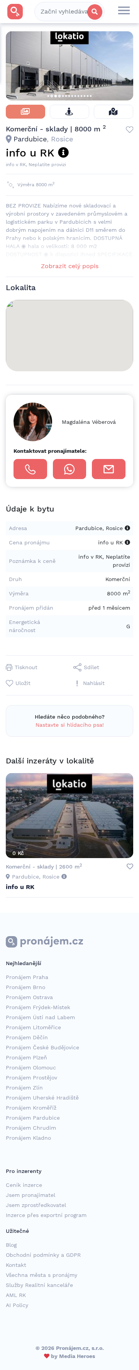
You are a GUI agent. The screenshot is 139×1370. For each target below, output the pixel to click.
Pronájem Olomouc (31, 1067)
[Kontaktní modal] (108, 469)
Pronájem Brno (25, 987)
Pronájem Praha (27, 977)
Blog (11, 1245)
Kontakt (16, 1265)
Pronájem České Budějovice (42, 1047)
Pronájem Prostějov (31, 1077)
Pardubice (30, 139)
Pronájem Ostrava (29, 997)
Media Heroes (77, 1356)
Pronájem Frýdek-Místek (38, 1007)
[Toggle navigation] (124, 11)
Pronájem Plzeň (26, 1057)
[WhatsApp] (69, 469)
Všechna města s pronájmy (41, 1275)
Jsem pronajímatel (30, 1195)
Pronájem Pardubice (33, 1118)
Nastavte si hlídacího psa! (70, 725)
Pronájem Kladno (28, 1138)
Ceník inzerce (24, 1185)
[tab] (25, 112)
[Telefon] (30, 469)
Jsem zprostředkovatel (36, 1205)
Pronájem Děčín (27, 1037)
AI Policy (17, 1305)
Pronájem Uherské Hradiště (42, 1098)
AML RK (16, 1295)
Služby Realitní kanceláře (39, 1285)
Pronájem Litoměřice (33, 1027)
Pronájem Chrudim (31, 1128)
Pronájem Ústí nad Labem (40, 1017)
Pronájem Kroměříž (31, 1108)
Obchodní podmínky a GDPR (43, 1255)
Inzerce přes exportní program (46, 1215)
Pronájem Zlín (24, 1087)
